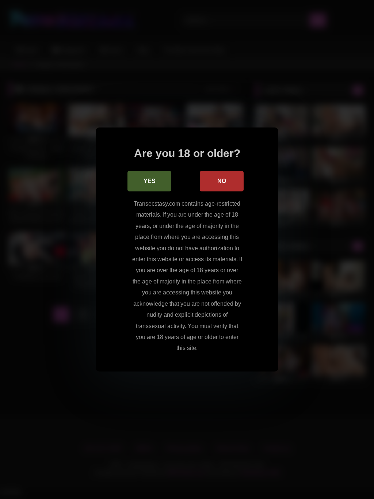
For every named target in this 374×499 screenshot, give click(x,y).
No (221, 181)
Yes (150, 181)
